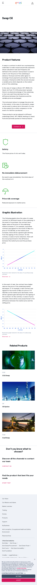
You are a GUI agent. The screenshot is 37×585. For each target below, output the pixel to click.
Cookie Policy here (21, 568)
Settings (18, 576)
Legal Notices (13, 555)
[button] (3, 3)
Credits (4, 555)
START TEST (6, 483)
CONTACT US (6, 466)
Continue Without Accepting (12, 573)
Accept (18, 580)
